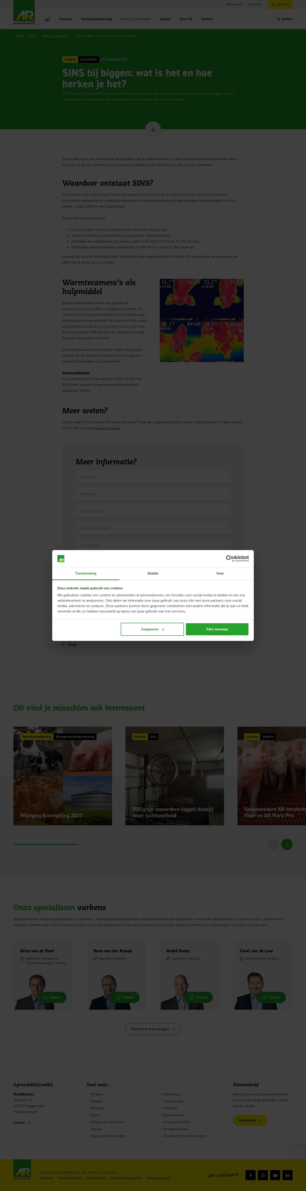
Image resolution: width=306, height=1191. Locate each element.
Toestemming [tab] (85, 573)
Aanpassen (150, 629)
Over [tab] (220, 573)
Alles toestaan (217, 629)
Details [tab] (153, 573)
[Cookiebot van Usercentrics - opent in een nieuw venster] (229, 558)
